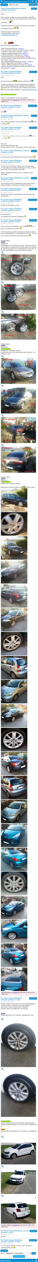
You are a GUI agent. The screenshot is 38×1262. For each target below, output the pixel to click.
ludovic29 (33, 72)
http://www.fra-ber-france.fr (29, 89)
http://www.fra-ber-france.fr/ (9, 35)
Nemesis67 (32, 105)
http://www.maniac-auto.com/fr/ (10, 33)
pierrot (34, 8)
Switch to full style (19, 1256)
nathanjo (33, 1231)
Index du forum (6, 1260)
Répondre (4, 4)
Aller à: (2, 1253)
